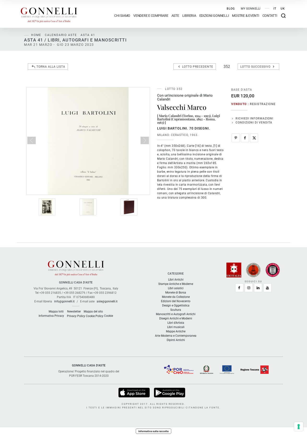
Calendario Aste (61, 35)
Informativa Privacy (51, 315)
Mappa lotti (56, 311)
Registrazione (263, 104)
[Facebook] (245, 138)
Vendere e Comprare (150, 16)
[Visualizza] (134, 392)
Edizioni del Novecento (175, 301)
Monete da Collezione (176, 297)
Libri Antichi (175, 279)
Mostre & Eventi (245, 16)
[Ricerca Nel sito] (283, 16)
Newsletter (74, 311)
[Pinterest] (236, 138)
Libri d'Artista (175, 322)
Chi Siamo (122, 16)
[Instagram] (249, 287)
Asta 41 (88, 35)
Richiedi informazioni (254, 118)
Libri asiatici (175, 288)
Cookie (108, 315)
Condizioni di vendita (254, 122)
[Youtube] (267, 287)
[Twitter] (254, 138)
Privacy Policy (76, 316)
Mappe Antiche (175, 331)
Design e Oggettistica (175, 305)
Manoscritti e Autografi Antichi (175, 314)
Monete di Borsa (175, 292)
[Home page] (48, 14)
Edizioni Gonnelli (214, 16)
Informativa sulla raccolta (153, 431)
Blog (231, 8)
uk (283, 8)
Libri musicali (175, 327)
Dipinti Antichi (176, 340)
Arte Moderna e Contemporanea (175, 335)
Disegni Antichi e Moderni (175, 318)
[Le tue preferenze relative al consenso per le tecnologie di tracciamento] (298, 426)
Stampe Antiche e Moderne (175, 284)
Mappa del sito (93, 311)
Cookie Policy (94, 316)
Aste (175, 16)
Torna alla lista (50, 66)
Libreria (189, 16)
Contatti (269, 16)
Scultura (175, 310)
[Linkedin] (258, 287)
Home (36, 35)
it (274, 8)
